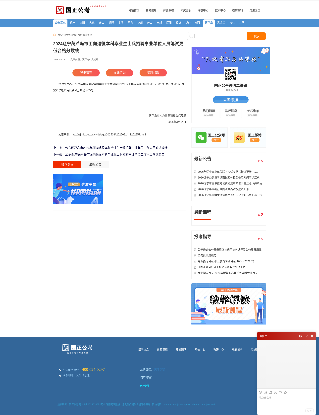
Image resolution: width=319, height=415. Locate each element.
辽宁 (72, 22)
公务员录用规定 (207, 255)
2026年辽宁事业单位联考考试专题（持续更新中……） (230, 171)
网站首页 (134, 10)
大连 (92, 22)
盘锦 (178, 22)
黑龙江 (221, 22)
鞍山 (101, 22)
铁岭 (188, 22)
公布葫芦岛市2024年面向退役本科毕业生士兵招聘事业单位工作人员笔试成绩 (116, 148)
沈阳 (82, 22)
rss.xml (211, 404)
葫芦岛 (209, 22)
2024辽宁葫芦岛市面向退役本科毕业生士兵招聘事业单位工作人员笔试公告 (114, 154)
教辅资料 (237, 10)
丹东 (130, 22)
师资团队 (185, 10)
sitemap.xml (170, 404)
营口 (149, 22)
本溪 (120, 22)
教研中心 (220, 10)
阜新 (159, 22)
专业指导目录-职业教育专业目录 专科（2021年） (227, 261)
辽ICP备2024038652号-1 (92, 404)
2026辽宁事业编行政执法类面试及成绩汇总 (223, 189)
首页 (60, 34)
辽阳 (169, 22)
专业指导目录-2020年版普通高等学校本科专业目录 (228, 273)
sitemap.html (198, 404)
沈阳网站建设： (114, 404)
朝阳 (198, 22)
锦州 (140, 22)
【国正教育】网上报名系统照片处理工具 (222, 267)
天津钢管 (159, 369)
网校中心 (203, 10)
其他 (241, 22)
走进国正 (255, 10)
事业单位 (87, 34)
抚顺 (111, 22)
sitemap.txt (184, 404)
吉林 (232, 22)
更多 (260, 161)
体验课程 (168, 10)
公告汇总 (60, 22)
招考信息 (151, 10)
